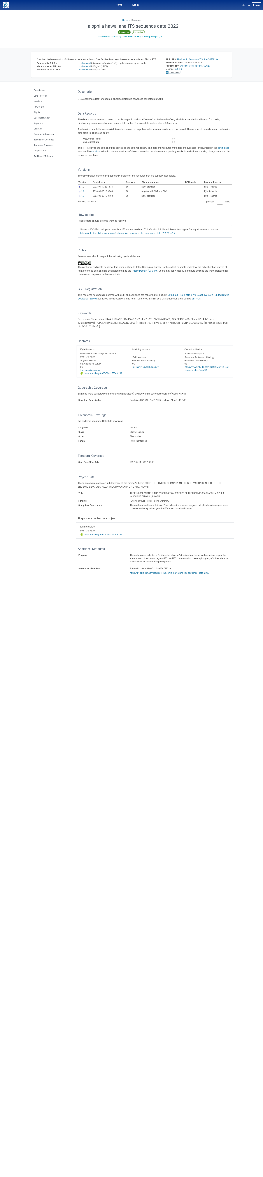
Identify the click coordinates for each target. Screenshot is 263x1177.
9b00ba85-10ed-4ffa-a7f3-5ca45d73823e (197, 59)
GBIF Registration (42, 118)
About (135, 4)
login (256, 5)
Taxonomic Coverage (44, 139)
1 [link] (220, 201)
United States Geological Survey (195, 66)
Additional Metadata (43, 156)
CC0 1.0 (178, 69)
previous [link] (210, 201)
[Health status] (243, 5)
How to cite (39, 107)
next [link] (227, 201)
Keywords (38, 123)
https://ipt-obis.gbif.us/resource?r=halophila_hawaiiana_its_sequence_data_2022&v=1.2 (127, 233)
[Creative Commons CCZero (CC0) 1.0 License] (85, 263)
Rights (37, 112)
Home (119, 4)
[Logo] (6, 5)
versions (96, 151)
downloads (223, 147)
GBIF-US (196, 298)
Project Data (40, 150)
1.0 (82, 196)
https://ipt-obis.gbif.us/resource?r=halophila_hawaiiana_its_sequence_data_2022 (169, 573)
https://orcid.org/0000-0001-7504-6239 (103, 373)
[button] (249, 5)
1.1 (82, 191)
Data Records (40, 96)
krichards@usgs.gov (90, 370)
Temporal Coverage (43, 145)
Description (39, 90)
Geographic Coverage (44, 134)
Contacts (38, 128)
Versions (38, 101)
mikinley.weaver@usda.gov (146, 367)
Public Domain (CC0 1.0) (145, 270)
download (86, 63)
